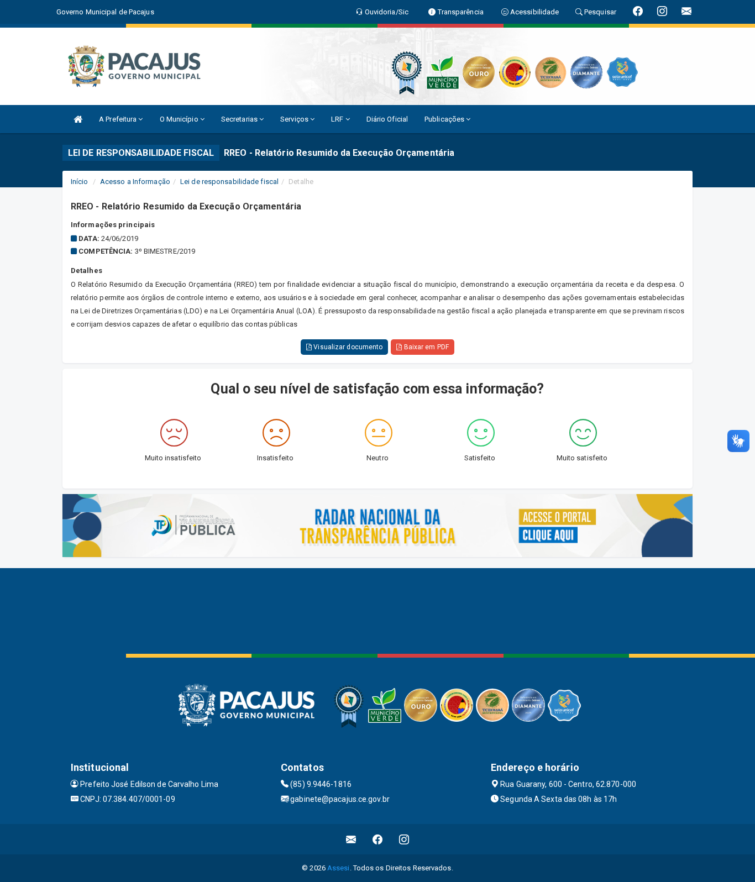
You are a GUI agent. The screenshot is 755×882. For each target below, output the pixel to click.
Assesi (338, 868)
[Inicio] (78, 119)
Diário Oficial (387, 119)
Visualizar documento (347, 347)
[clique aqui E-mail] (351, 839)
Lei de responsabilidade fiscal (229, 181)
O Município (180, 119)
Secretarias (240, 119)
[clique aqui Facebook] (377, 839)
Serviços (295, 119)
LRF (338, 119)
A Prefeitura (118, 119)
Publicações (445, 119)
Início (79, 181)
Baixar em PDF (425, 347)
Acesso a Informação (135, 181)
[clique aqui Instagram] (404, 839)
